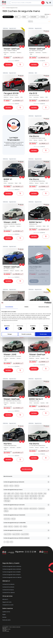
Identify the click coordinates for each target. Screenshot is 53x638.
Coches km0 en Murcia (8, 589)
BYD (13, 493)
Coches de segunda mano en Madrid (11, 572)
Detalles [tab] (27, 306)
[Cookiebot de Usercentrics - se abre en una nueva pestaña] (45, 303)
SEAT (31, 498)
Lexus (22, 496)
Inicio (3, 7)
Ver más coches (26, 469)
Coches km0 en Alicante (8, 584)
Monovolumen (33, 508)
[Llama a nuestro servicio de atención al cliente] (47, 2)
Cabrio (10, 508)
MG (39, 496)
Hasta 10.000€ (7, 534)
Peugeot (21, 498)
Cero (8, 542)
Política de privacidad (6, 629)
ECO (11, 542)
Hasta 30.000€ (24, 534)
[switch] (20, 328)
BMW (9, 493)
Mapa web (4, 628)
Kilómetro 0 (5, 599)
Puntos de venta (6, 620)
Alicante (6, 485)
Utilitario (6, 511)
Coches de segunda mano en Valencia (11, 577)
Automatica (7, 518)
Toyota (40, 498)
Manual (13, 518)
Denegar (10, 334)
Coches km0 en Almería (8, 587)
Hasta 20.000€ (16, 534)
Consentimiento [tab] (9, 306)
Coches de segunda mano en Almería (11, 569)
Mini (43, 496)
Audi (5, 493)
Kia (5, 496)
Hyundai (40, 493)
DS (25, 493)
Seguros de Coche (6, 602)
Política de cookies (5, 631)
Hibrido (25, 526)
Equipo (4, 614)
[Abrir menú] (50, 2)
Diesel (5, 526)
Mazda (26, 496)
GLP (21, 526)
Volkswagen (7, 501)
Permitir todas (43, 334)
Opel (16, 498)
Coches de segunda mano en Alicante (11, 566)
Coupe (15, 508)
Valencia (17, 485)
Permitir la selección (26, 334)
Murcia (11, 485)
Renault (26, 498)
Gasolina (16, 526)
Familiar (20, 508)
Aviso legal (4, 630)
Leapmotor (16, 496)
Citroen (17, 493)
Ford (36, 493)
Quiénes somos (6, 611)
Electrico (11, 526)
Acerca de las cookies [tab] (44, 306)
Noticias (4, 617)
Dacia (21, 493)
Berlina (5, 508)
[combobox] (27, 2)
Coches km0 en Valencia (8, 592)
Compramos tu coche (7, 605)
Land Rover (9, 496)
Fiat (32, 493)
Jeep (45, 493)
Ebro (29, 493)
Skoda (35, 498)
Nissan (12, 498)
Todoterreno (41, 508)
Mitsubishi (6, 498)
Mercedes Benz (33, 496)
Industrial (26, 508)
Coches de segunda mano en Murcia (11, 574)
